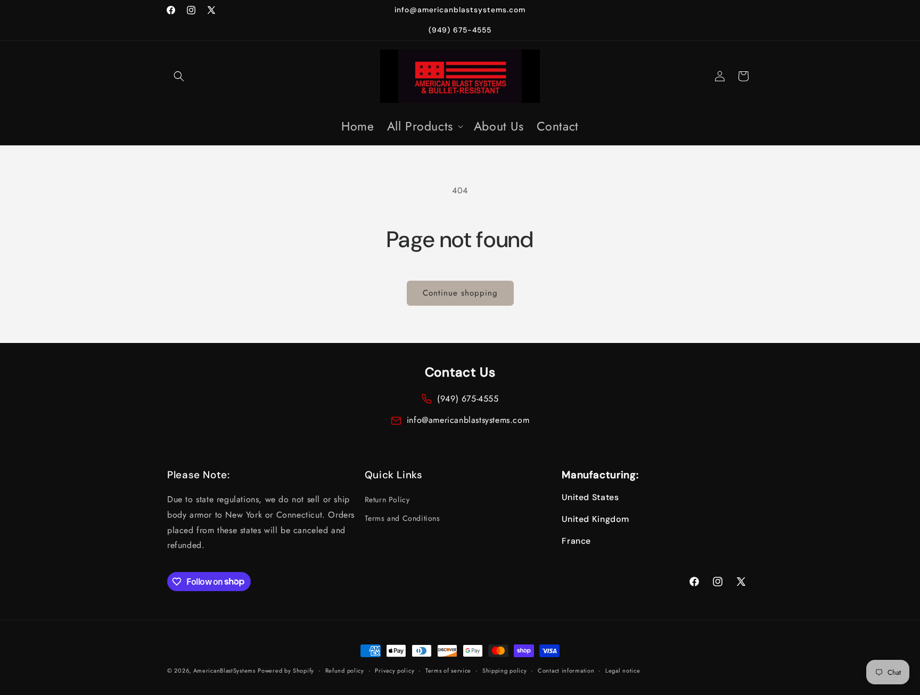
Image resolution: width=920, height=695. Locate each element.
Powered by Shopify (286, 670)
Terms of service (448, 670)
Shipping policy (504, 670)
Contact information (566, 670)
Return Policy (387, 499)
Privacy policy (394, 670)
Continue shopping (460, 293)
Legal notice (622, 670)
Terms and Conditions (402, 518)
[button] (179, 76)
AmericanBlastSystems (224, 670)
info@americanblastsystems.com (468, 420)
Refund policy (344, 670)
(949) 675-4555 (467, 399)
